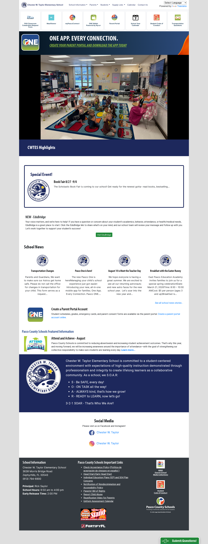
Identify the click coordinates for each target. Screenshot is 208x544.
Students (104, 5)
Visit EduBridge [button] (104, 235)
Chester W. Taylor (108, 432)
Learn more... (128, 350)
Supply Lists (118, 5)
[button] (180, 540)
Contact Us (143, 5)
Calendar (131, 5)
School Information (77, 5)
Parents (93, 5)
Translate (182, 6)
